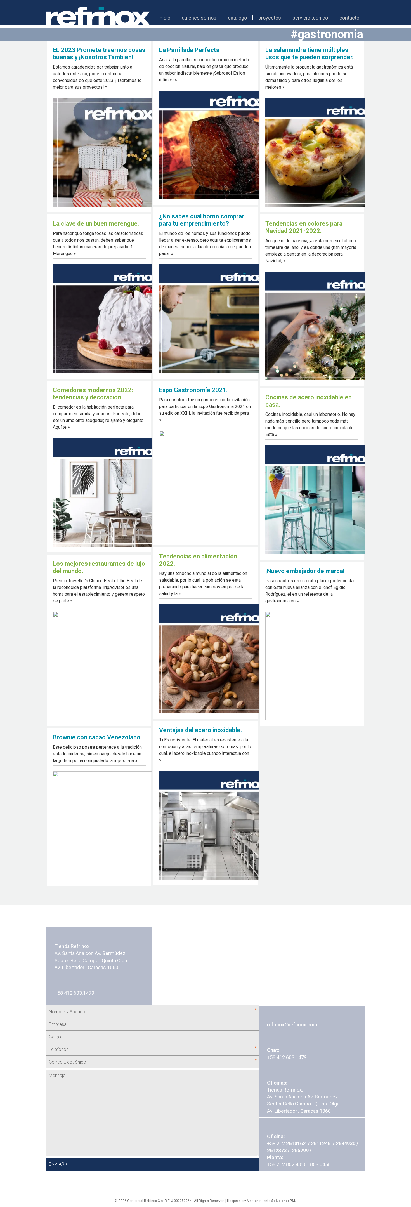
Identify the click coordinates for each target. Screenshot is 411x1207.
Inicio (164, 17)
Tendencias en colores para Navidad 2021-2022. (303, 227)
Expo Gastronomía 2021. (193, 389)
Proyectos (269, 17)
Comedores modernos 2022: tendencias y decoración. (93, 393)
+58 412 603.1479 (287, 1057)
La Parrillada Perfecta (189, 49)
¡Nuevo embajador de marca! (304, 570)
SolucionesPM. (283, 1201)
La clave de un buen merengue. (96, 223)
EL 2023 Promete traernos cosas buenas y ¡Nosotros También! (99, 53)
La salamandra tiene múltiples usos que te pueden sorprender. (309, 53)
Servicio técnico (310, 17)
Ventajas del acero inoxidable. (200, 730)
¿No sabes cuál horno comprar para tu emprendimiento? (201, 220)
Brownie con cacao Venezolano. (97, 737)
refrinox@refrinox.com (292, 1024)
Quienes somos (199, 17)
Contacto (349, 17)
